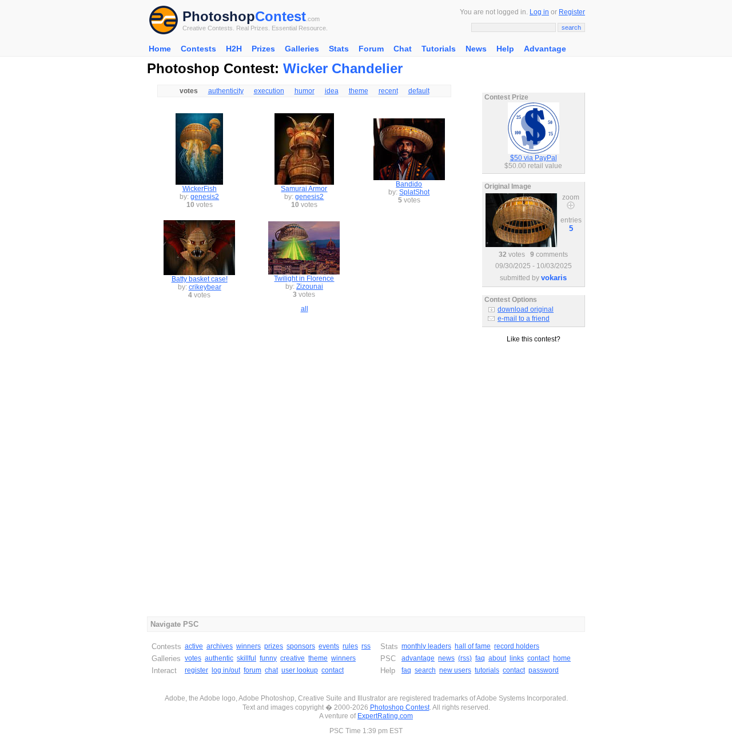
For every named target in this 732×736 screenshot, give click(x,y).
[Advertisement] (533, 394)
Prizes (263, 48)
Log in (539, 12)
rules (350, 646)
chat (271, 670)
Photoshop (218, 16)
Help (505, 48)
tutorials (487, 670)
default (418, 91)
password (543, 670)
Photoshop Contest (399, 707)
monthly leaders (426, 646)
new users (455, 670)
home (562, 658)
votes (193, 658)
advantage (418, 658)
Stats (339, 48)
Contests (198, 48)
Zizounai (309, 287)
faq (480, 658)
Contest (280, 16)
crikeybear (205, 287)
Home (160, 48)
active (194, 646)
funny (268, 658)
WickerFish (199, 189)
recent (388, 91)
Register (572, 12)
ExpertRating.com (385, 716)
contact (332, 670)
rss (366, 646)
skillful (246, 658)
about (497, 658)
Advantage (545, 48)
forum (252, 670)
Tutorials (438, 48)
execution (269, 91)
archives (219, 646)
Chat (402, 48)
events (329, 646)
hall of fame (473, 646)
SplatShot (414, 192)
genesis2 (204, 197)
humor (305, 91)
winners (248, 646)
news (446, 658)
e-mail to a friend (524, 319)
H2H (234, 48)
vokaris (554, 277)
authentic (219, 658)
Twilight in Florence (304, 278)
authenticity (226, 91)
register (196, 670)
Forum (371, 48)
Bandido (409, 184)
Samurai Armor (304, 189)
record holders (516, 646)
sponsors (301, 646)
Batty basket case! (200, 279)
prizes (273, 646)
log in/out (226, 670)
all (304, 309)
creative (292, 658)
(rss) (465, 658)
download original (526, 309)
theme (358, 91)
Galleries (302, 48)
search (425, 670)
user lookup (299, 670)
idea (332, 91)
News (476, 48)
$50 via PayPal (533, 158)
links (517, 658)
